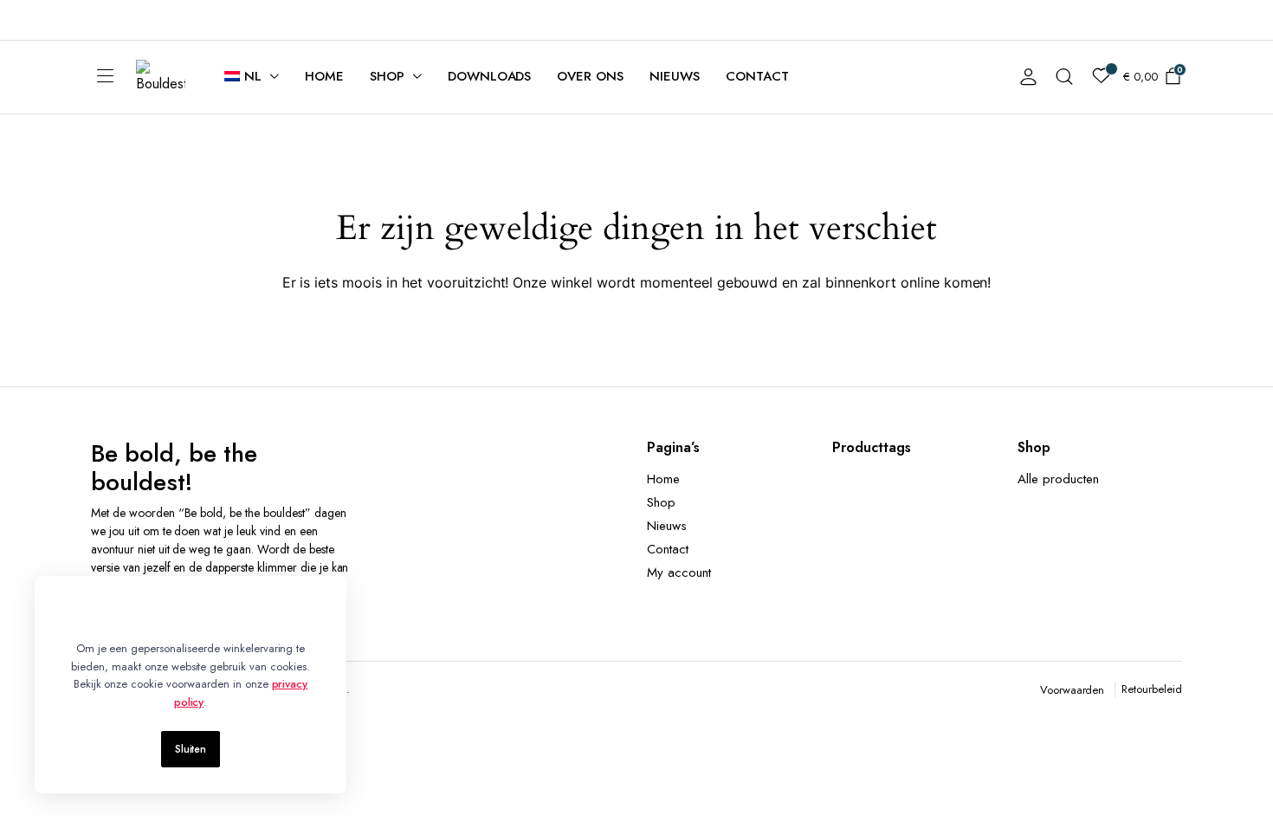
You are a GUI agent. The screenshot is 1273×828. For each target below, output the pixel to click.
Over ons (590, 76)
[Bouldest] (160, 77)
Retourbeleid (1151, 689)
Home (324, 76)
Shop (387, 76)
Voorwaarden (1072, 690)
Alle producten (1058, 478)
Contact (757, 76)
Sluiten (191, 749)
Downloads (490, 76)
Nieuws (674, 76)
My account (679, 572)
